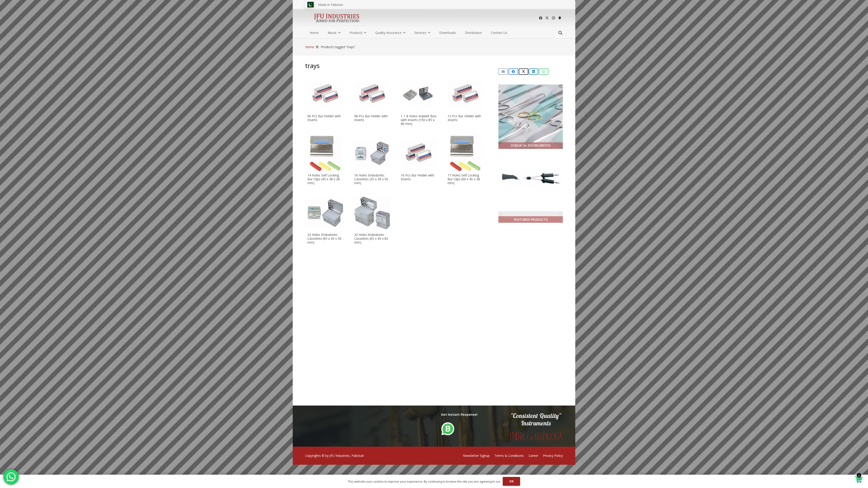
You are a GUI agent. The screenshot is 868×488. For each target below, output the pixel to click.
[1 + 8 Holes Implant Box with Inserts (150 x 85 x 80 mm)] (419, 94)
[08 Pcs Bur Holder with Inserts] (372, 94)
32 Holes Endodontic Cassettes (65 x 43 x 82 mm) (371, 238)
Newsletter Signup (476, 455)
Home (309, 47)
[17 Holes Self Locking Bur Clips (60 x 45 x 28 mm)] (466, 153)
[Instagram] (553, 18)
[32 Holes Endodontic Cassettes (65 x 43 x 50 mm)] (325, 213)
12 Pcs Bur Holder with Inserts (464, 118)
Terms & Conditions (509, 455)
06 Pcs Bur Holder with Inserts (324, 118)
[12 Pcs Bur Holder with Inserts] (466, 94)
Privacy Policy (553, 455)
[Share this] (513, 71)
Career (533, 455)
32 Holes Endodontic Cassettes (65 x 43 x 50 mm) (324, 238)
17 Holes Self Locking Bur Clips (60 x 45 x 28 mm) (464, 179)
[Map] (560, 18)
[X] (547, 18)
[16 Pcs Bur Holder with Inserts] (419, 153)
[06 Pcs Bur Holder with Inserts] (325, 94)
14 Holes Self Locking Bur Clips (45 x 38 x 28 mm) (323, 179)
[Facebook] (541, 18)
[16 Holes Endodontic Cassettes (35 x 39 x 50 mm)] (372, 153)
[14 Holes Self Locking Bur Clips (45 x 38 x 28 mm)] (325, 153)
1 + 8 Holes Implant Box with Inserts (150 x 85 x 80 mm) (418, 120)
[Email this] (503, 71)
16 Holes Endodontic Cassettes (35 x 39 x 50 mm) (371, 179)
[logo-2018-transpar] (336, 18)
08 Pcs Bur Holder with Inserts (371, 118)
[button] (338, 32)
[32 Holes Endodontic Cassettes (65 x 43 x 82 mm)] (372, 213)
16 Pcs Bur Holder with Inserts (417, 177)
